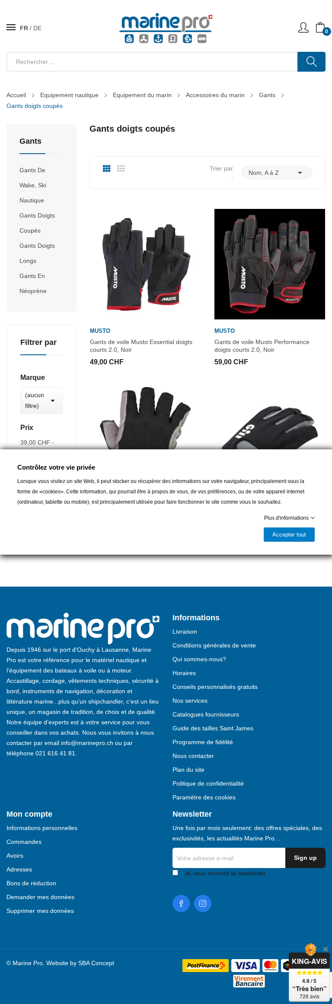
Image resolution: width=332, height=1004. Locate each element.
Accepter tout (289, 534)
